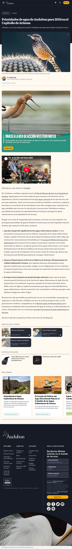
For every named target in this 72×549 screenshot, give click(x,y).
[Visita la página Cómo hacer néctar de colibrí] (47, 360)
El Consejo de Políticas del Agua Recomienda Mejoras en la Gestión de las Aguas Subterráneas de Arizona (47, 396)
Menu (3, 2)
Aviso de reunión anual (8, 462)
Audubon (9, 2)
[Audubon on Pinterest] (53, 509)
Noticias (6, 13)
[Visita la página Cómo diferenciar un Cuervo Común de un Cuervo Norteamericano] (16, 360)
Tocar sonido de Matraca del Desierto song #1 (29, 335)
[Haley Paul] (4, 78)
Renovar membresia (32, 469)
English (27, 188)
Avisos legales (21, 488)
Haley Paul (13, 77)
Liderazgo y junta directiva (8, 457)
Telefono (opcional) (53, 473)
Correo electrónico (53, 460)
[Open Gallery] (67, 34)
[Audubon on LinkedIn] (62, 504)
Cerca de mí (56, 2)
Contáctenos (36, 488)
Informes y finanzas (7, 467)
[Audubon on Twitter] (58, 504)
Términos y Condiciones (52, 493)
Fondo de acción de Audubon (7, 472)
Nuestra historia (9, 454)
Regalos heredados (32, 464)
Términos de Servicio (52, 482)
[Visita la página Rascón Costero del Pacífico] (16, 342)
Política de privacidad (28, 488)
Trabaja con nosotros (20, 451)
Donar (66, 2)
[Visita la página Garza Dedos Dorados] (47, 332)
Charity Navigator (7, 482)
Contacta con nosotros (20, 462)
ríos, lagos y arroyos (42, 199)
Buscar (59, 2)
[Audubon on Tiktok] (49, 509)
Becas (18, 455)
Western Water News (11, 414)
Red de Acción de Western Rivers (49, 303)
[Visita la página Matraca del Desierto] (16, 332)
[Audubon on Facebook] (53, 504)
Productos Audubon (32, 459)
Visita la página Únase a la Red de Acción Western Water (36, 121)
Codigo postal (52, 466)
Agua (15, 13)
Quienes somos (8, 451)
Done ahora (32, 455)
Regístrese (8, 148)
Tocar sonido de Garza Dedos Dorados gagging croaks (61, 335)
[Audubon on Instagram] (49, 504)
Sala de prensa (20, 458)
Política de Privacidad (62, 491)
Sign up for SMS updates (21, 467)
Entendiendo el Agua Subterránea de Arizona (16, 396)
